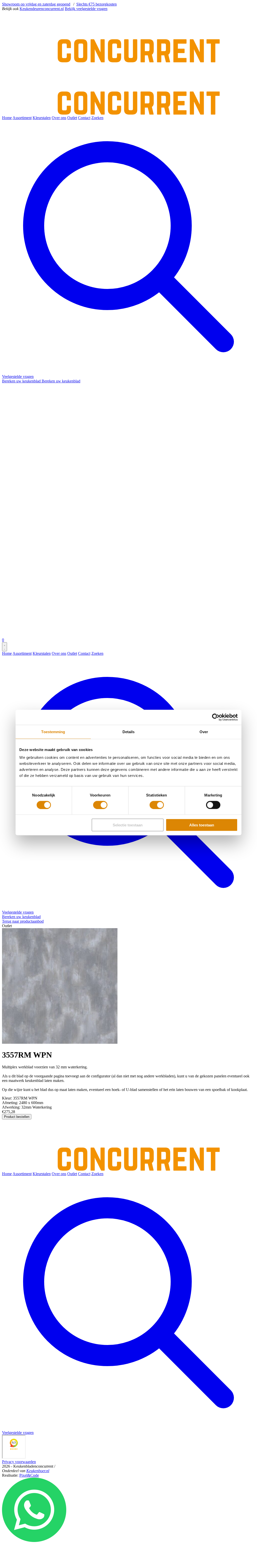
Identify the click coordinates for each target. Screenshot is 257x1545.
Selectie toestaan (128, 825)
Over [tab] (204, 731)
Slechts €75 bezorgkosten (96, 4)
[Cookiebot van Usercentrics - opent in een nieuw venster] (216, 717)
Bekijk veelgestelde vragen (86, 9)
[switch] (100, 805)
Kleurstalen (42, 118)
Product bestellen (16, 1117)
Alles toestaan (201, 825)
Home (7, 118)
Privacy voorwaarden (19, 1462)
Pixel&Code (29, 1475)
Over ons (59, 118)
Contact (84, 118)
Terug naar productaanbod (23, 921)
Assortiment (22, 118)
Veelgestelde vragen (18, 376)
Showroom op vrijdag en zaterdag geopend (36, 4)
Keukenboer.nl (37, 1471)
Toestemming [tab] (53, 731)
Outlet (72, 118)
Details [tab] (128, 731)
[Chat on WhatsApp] (34, 1540)
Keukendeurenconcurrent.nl (42, 9)
